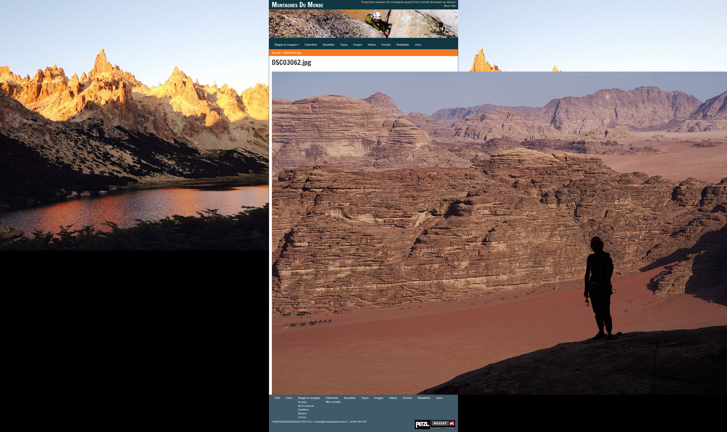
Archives (302, 417)
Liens (418, 44)
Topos (343, 44)
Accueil (276, 53)
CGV (277, 398)
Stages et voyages (286, 44)
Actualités (328, 44)
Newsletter (402, 44)
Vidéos (372, 44)
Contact (386, 44)
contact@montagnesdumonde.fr (330, 421)
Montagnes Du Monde (297, 4)
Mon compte (333, 402)
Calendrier (311, 44)
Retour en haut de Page (402, 424)
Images (357, 44)
